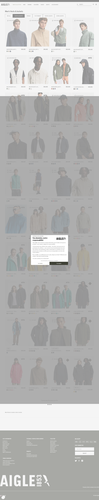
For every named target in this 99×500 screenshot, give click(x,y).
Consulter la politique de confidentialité (40, 258)
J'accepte (58, 263)
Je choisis (40, 263)
